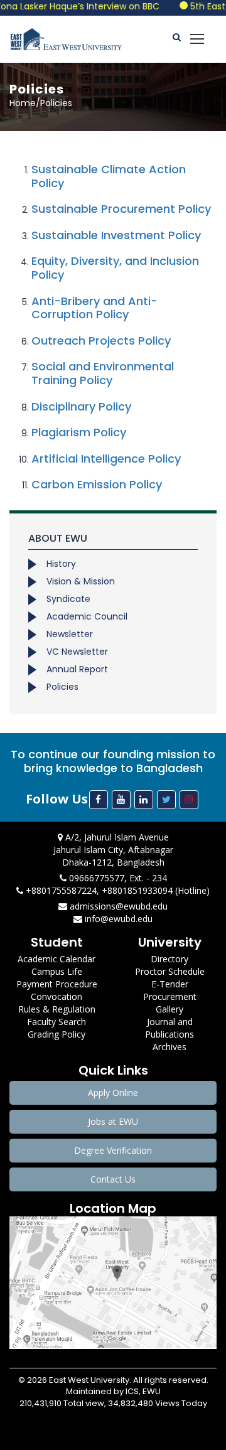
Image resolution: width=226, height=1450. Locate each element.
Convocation (56, 996)
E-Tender (169, 984)
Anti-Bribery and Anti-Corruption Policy (94, 308)
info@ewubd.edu (117, 919)
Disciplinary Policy (81, 406)
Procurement (169, 996)
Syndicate (68, 599)
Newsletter (69, 634)
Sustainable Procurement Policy (121, 209)
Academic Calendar (56, 959)
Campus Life (56, 971)
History (61, 563)
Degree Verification (113, 1150)
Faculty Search (56, 1022)
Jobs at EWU (113, 1121)
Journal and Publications (169, 1028)
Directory (169, 959)
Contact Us (113, 1179)
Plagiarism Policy (78, 432)
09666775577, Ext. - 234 (117, 878)
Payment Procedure (56, 984)
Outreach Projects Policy (101, 340)
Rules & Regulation (56, 1009)
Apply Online (113, 1092)
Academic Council (86, 616)
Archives (169, 1047)
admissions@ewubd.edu (117, 906)
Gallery (169, 1009)
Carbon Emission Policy (96, 484)
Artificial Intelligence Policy (106, 458)
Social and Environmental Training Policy (102, 373)
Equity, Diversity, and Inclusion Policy (115, 267)
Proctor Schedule (170, 971)
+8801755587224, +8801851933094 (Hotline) (116, 890)
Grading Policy (56, 1034)
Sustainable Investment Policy (116, 235)
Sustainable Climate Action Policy (108, 176)
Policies (62, 686)
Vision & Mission (80, 581)
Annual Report (77, 669)
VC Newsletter (77, 651)
